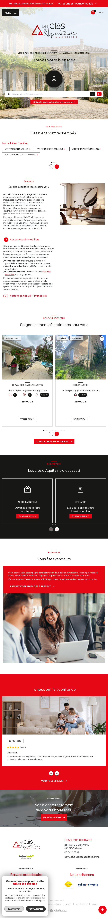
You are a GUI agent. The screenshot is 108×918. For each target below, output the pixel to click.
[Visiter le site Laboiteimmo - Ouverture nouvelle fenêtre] (58, 910)
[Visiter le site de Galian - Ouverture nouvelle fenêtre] (88, 885)
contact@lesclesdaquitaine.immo (81, 856)
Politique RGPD (81, 904)
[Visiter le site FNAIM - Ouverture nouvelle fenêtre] (68, 884)
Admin (68, 904)
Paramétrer (14, 909)
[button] (57, 166)
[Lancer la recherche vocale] (54, 78)
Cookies (95, 904)
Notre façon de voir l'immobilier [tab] (28, 295)
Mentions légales (54, 904)
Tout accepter (35, 909)
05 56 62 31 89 (71, 852)
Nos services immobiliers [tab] (24, 239)
